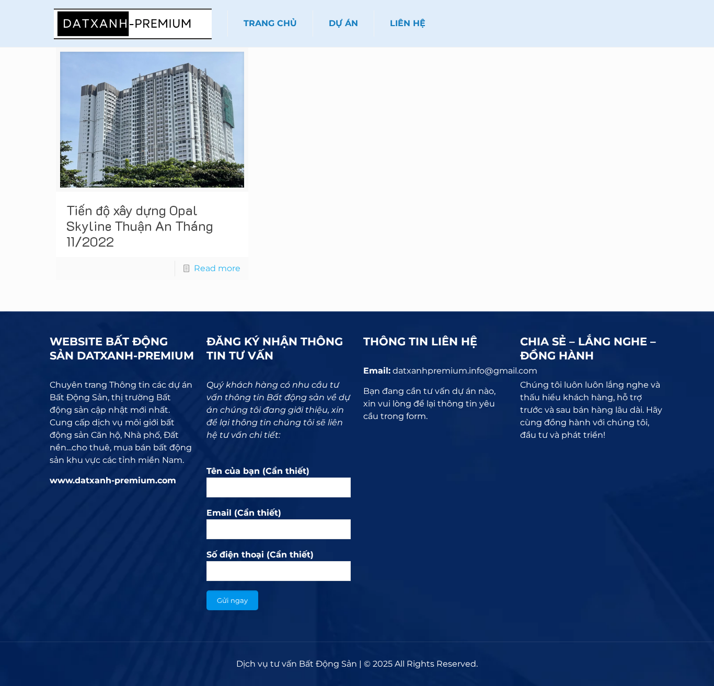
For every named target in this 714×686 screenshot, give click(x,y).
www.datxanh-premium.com (113, 480)
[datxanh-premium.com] (133, 23)
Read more (217, 268)
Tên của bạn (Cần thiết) (257, 471)
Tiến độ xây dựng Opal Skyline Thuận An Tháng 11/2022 (139, 226)
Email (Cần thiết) (243, 513)
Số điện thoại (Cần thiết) (260, 555)
